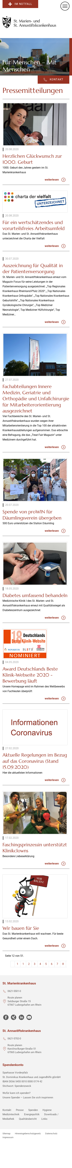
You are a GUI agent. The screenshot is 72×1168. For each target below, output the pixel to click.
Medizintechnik (11, 1114)
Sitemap (6, 1133)
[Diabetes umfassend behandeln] (35, 564)
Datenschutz (51, 1133)
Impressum (8, 1137)
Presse (20, 1110)
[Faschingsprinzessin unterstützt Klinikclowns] (35, 813)
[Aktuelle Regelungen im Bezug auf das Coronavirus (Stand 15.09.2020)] (35, 727)
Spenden (33, 1110)
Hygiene (47, 1110)
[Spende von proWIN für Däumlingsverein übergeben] (35, 480)
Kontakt (7, 1110)
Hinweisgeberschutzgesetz (28, 1133)
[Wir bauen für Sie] (35, 896)
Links (44, 1118)
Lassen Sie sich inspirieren (38, 1097)
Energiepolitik (32, 1114)
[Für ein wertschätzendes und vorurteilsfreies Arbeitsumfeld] (35, 201)
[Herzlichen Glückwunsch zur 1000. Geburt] (35, 124)
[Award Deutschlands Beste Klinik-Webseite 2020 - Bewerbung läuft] (25, 644)
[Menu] (64, 6)
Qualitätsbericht (28, 1118)
